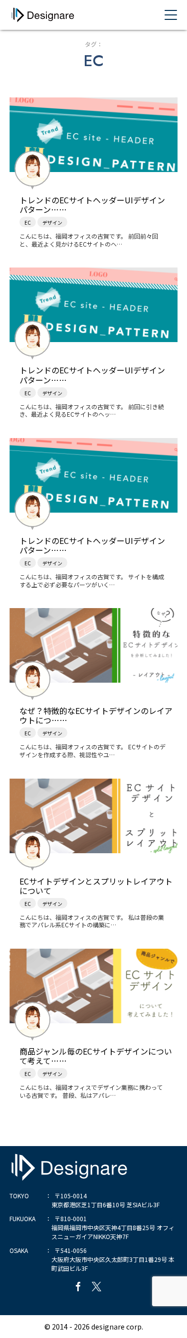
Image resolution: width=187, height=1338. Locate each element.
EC (27, 222)
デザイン (52, 222)
